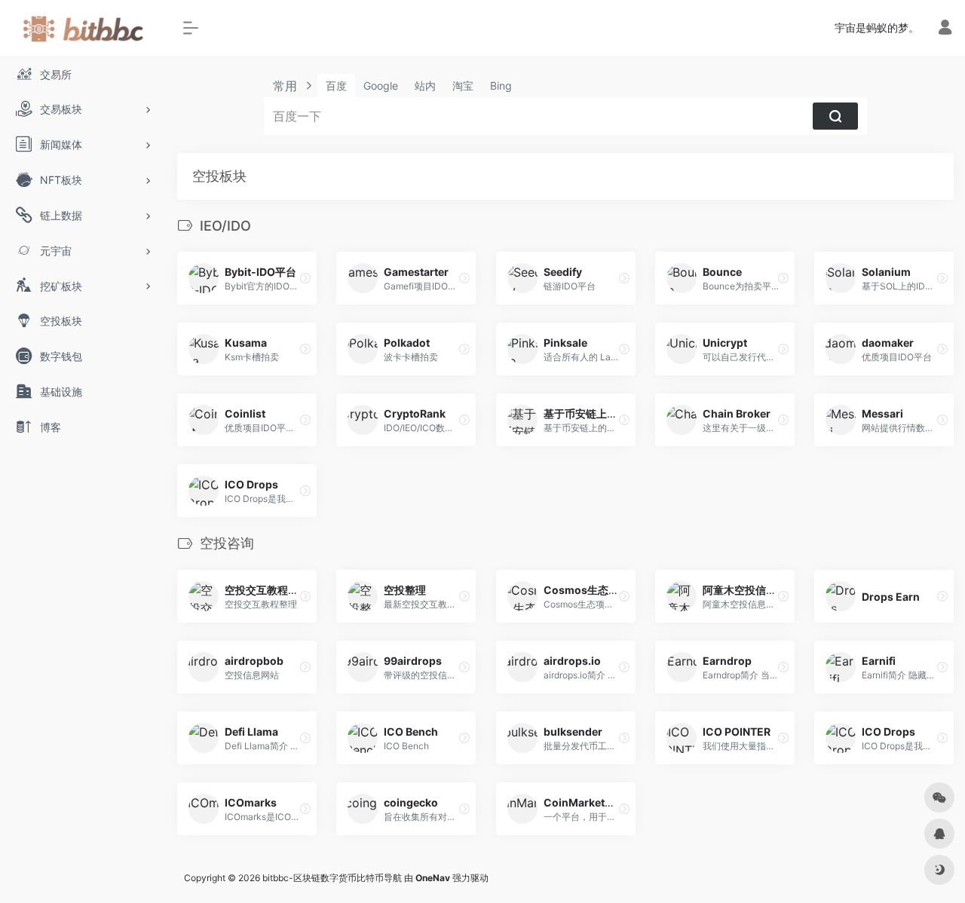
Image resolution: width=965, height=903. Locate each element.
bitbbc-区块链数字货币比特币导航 (332, 877)
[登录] (945, 29)
